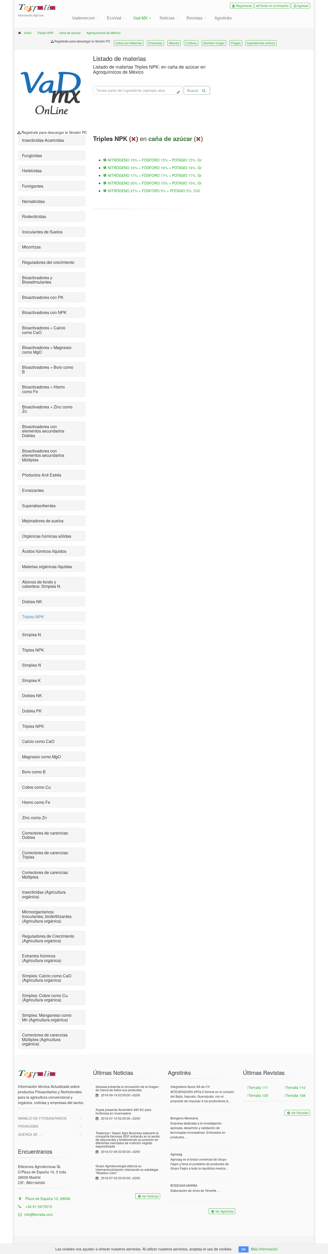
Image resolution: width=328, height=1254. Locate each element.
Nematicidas (33, 201)
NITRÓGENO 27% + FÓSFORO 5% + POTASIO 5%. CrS (153, 190)
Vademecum (83, 18)
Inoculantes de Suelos (42, 232)
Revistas (194, 18)
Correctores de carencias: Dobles (45, 835)
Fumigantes (32, 186)
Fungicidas (32, 155)
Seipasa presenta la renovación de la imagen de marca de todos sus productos (127, 1088)
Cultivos (191, 43)
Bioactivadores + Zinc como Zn (47, 409)
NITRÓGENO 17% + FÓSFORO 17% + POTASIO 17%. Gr (154, 175)
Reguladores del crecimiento (48, 262)
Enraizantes (33, 490)
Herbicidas (32, 171)
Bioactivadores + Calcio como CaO (43, 330)
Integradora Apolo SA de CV (190, 1086)
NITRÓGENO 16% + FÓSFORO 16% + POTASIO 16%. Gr (154, 167)
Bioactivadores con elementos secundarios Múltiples (43, 455)
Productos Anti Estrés (41, 475)
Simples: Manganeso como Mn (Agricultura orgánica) (46, 1017)
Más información (264, 1248)
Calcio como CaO (38, 741)
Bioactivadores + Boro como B (47, 369)
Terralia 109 (258, 1095)
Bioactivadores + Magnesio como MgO (46, 349)
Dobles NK (32, 601)
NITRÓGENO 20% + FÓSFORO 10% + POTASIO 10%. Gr (154, 183)
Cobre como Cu (36, 787)
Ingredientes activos (261, 43)
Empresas (155, 43)
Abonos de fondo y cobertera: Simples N (41, 584)
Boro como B (34, 772)
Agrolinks (223, 18)
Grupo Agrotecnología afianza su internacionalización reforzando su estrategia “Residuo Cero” (127, 1169)
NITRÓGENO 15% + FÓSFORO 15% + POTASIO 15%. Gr (154, 160)
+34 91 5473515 (38, 1206)
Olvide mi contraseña (274, 5)
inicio (28, 32)
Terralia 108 (295, 1095)
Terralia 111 (258, 1087)
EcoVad (114, 18)
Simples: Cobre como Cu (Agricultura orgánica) (45, 997)
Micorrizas (31, 247)
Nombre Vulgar (213, 43)
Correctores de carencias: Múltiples (45, 874)
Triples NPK (45, 32)
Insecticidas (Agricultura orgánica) (44, 894)
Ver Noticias (150, 1196)
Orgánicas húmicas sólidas (46, 536)
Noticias (167, 18)
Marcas (174, 43)
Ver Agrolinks (224, 1211)
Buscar (192, 90)
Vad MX (140, 18)
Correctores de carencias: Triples (45, 855)
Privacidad (28, 1126)
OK (243, 1249)
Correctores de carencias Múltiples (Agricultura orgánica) (45, 1039)
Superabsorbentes (39, 506)
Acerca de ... (30, 1134)
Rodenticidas (34, 216)
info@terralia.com (38, 1214)
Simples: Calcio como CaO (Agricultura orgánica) (46, 978)
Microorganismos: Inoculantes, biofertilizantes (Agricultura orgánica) (46, 916)
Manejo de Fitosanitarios (42, 1118)
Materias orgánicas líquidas (47, 566)
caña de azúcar (70, 32)
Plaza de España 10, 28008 (47, 1198)
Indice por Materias (128, 43)
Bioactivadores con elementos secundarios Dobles (43, 431)
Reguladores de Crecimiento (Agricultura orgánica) (48, 938)
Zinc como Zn (34, 817)
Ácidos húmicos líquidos (44, 551)
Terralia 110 (295, 1087)
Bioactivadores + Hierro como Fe (43, 389)
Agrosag (176, 1154)
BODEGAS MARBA (183, 1185)
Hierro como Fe (36, 802)
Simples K (31, 680)
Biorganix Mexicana (184, 1118)
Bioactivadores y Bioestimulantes (37, 280)
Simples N (31, 634)
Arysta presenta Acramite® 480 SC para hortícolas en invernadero (123, 1111)
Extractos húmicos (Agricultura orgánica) (41, 958)
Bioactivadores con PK (43, 297)
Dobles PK (32, 711)
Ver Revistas (300, 1112)
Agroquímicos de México (103, 32)
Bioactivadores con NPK (44, 312)
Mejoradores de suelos (43, 521)
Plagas (236, 43)
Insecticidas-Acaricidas (43, 140)
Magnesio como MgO (41, 757)
